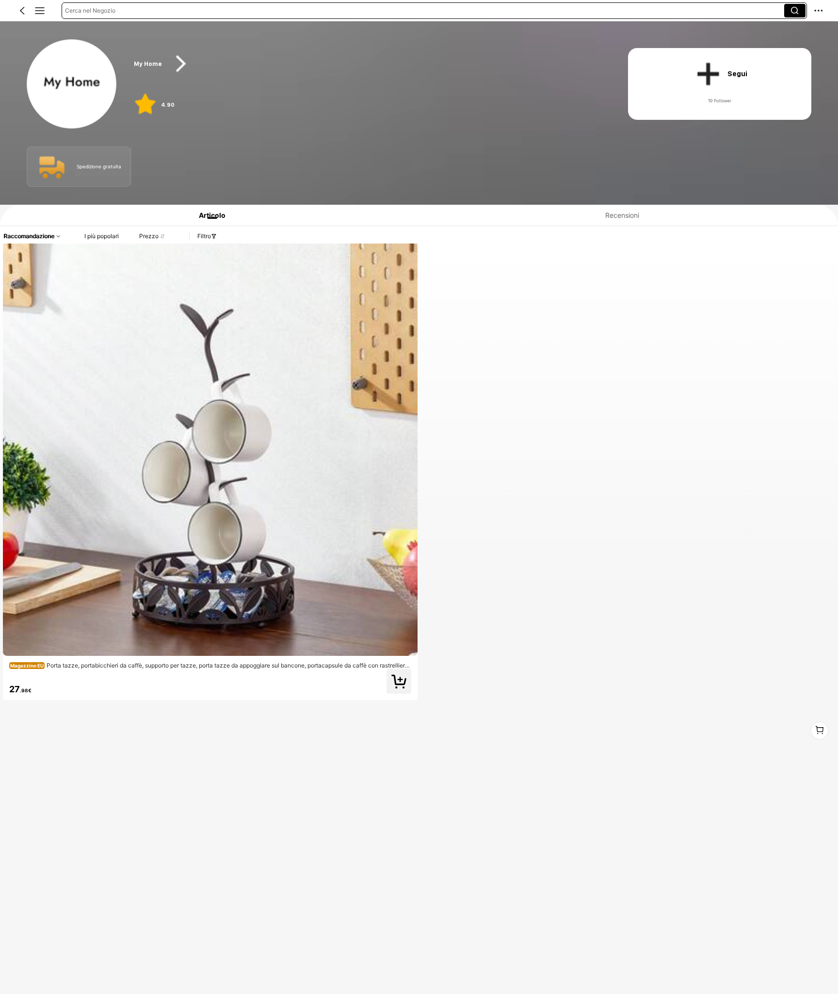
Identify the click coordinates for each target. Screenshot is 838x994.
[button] (22, 10)
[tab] (208, 215)
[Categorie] (39, 10)
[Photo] (52, 166)
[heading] (367, 63)
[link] (71, 84)
